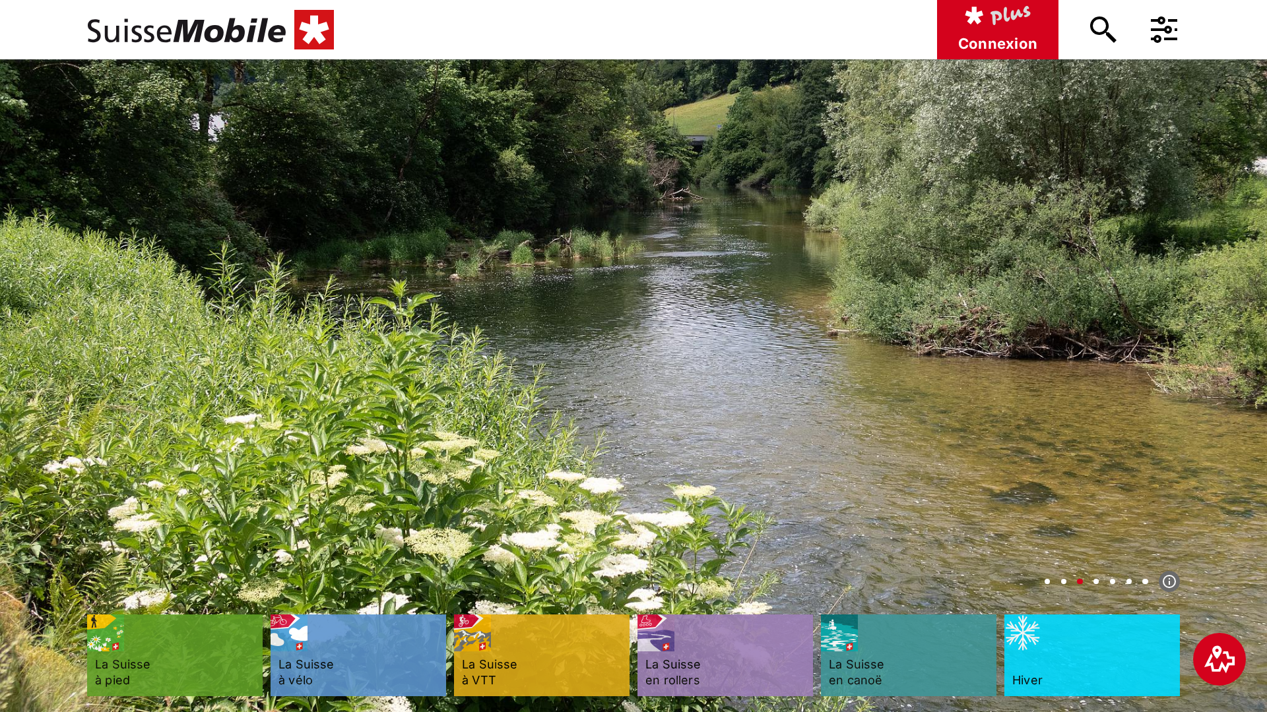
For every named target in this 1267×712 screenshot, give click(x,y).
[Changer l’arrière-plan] (1047, 581)
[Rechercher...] (1103, 29)
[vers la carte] (1219, 659)
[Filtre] (1164, 29)
